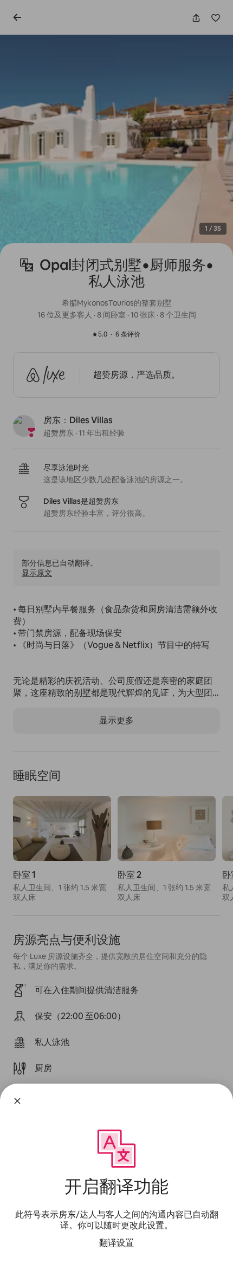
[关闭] (17, 1101)
